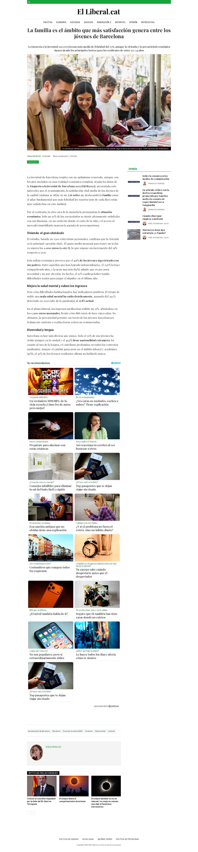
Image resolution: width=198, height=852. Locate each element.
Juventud (88, 731)
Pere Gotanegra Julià (158, 223)
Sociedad (33, 162)
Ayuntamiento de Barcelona (39, 731)
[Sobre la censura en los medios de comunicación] (133, 180)
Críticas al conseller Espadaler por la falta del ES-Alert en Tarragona (41, 801)
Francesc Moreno (156, 183)
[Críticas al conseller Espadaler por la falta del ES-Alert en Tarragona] (42, 786)
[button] (29, 2)
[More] (67, 168)
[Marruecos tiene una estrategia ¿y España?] (133, 234)
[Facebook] (165, 2)
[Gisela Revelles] (36, 753)
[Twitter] (169, 2)
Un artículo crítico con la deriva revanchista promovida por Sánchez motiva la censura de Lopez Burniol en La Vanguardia (156, 197)
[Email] (54, 168)
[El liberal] (99, 11)
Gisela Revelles (34, 156)
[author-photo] (145, 183)
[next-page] (33, 812)
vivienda (111, 731)
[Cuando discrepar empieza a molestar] (133, 220)
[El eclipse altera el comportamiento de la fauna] (74, 786)
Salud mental (100, 731)
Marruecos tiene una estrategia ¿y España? (154, 231)
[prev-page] (28, 812)
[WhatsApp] (42, 168)
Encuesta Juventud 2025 (72, 731)
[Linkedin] (48, 168)
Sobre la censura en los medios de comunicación (156, 177)
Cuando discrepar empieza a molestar (153, 217)
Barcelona (56, 731)
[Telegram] (60, 168)
